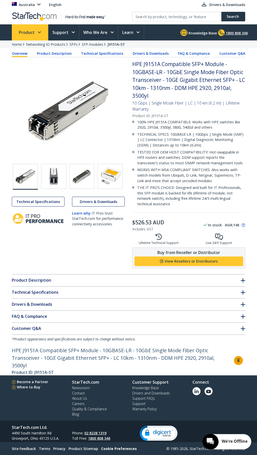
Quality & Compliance (89, 409)
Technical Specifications (102, 53)
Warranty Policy (144, 409)
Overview (19, 53)
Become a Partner (32, 381)
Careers (78, 403)
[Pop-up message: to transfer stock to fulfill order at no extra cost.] (242, 225)
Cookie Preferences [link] (119, 448)
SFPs (74, 44)
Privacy (59, 448)
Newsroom (81, 387)
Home (17, 44)
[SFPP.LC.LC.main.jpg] (25, 177)
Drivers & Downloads (151, 53)
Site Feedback (24, 448)
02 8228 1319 (95, 433)
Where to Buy (28, 387)
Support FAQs (143, 398)
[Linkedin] (196, 391)
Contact (78, 393)
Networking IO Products (45, 44)
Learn (128, 32)
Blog (75, 414)
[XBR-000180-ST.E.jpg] (110, 176)
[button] (158, 433)
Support (61, 32)
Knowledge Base (202, 33)
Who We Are (95, 32)
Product (27, 32)
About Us (79, 398)
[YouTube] (209, 391)
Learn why (81, 213)
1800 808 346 (99, 438)
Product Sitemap (83, 448)
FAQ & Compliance (194, 53)
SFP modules (92, 44)
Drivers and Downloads (151, 393)
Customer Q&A (232, 53)
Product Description (54, 53)
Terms (44, 448)
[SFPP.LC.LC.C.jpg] (81, 176)
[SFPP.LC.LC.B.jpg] (53, 176)
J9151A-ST (116, 44)
